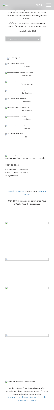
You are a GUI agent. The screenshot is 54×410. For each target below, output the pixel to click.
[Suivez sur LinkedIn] (22, 183)
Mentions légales (16, 191)
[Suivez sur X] (17, 183)
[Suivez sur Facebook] (12, 183)
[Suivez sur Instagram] (7, 183)
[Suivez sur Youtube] (27, 183)
